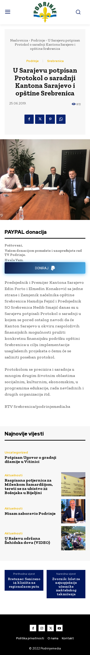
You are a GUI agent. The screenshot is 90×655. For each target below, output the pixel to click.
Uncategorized (16, 452)
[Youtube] (59, 628)
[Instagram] (42, 628)
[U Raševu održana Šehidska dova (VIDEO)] (73, 538)
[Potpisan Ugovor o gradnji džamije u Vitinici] (73, 457)
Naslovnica (19, 40)
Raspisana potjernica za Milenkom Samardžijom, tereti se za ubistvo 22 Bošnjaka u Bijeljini (29, 486)
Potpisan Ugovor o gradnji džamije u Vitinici (30, 459)
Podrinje (38, 40)
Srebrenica (55, 61)
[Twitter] (39, 119)
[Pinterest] (50, 119)
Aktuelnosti (13, 475)
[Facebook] (29, 119)
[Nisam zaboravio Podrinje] (73, 511)
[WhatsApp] (61, 119)
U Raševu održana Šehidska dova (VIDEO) (27, 540)
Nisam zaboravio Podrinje (30, 513)
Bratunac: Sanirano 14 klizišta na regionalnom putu (24, 583)
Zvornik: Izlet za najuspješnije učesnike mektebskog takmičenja (66, 586)
